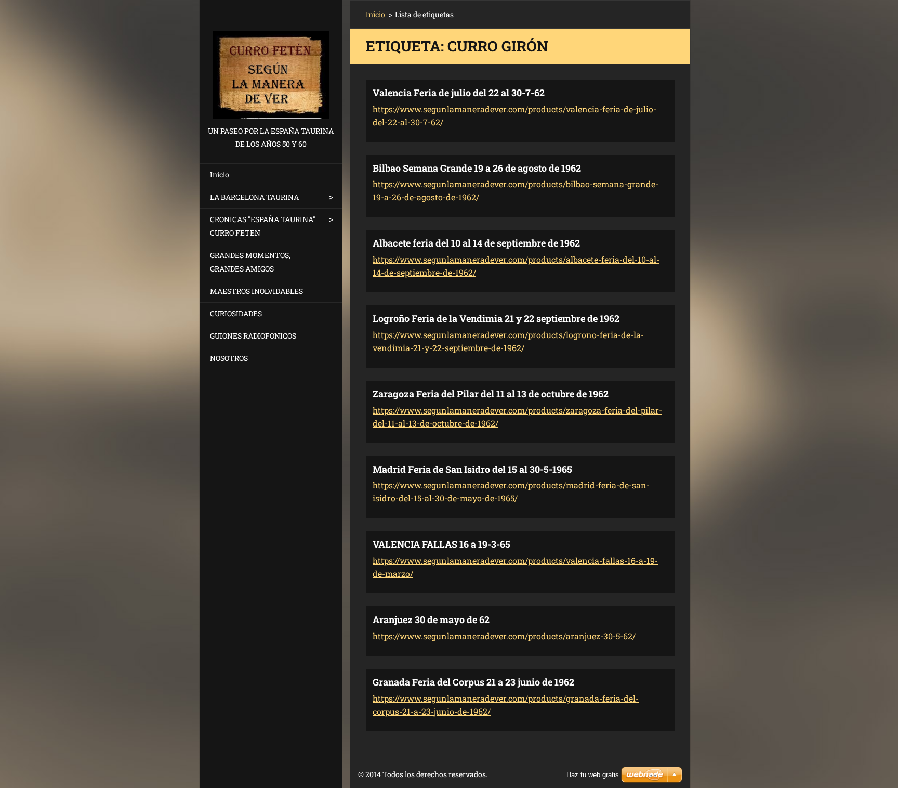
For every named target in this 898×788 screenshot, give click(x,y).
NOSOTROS (229, 358)
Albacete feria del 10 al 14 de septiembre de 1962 (476, 243)
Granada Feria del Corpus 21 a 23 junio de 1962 (473, 682)
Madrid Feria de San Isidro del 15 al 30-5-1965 (472, 469)
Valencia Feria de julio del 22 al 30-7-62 (459, 92)
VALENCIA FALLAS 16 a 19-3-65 (441, 544)
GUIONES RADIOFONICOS (253, 336)
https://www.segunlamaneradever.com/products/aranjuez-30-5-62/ (504, 635)
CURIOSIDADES (236, 313)
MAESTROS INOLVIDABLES (256, 291)
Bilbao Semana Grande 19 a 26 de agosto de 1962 (477, 168)
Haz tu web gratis (592, 775)
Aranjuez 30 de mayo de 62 (431, 619)
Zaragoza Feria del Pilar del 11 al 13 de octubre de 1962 (491, 393)
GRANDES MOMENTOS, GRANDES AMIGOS (250, 262)
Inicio (219, 174)
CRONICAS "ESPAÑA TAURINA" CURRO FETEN (262, 226)
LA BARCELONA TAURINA (254, 197)
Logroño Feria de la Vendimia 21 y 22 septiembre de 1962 (496, 318)
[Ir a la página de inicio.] (271, 62)
